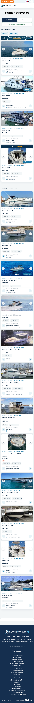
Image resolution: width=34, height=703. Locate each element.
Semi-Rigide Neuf (18, 661)
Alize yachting (9, 178)
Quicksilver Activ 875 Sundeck (11, 315)
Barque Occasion (18, 670)
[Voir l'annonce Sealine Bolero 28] (30, 221)
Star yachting (9, 255)
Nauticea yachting (10, 221)
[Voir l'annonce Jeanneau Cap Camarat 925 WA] (30, 468)
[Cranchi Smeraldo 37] (17, 583)
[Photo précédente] (3, 49)
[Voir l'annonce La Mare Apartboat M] (30, 429)
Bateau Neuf (17, 654)
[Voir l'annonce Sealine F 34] (30, 71)
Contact (18, 684)
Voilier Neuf (18, 658)
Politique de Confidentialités (18, 694)
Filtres (10, 20)
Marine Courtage (10, 605)
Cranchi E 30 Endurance (9, 280)
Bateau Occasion (18, 656)
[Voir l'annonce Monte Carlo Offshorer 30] (30, 502)
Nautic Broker (9, 105)
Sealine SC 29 (6, 245)
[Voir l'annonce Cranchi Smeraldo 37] (30, 605)
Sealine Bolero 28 (7, 211)
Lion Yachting (9, 429)
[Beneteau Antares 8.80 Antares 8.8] (17, 338)
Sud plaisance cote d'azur (13, 325)
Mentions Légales (18, 692)
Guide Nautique (17, 688)
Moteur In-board (17, 674)
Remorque (18, 676)
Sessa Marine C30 (7, 526)
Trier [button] (25, 20)
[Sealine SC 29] (17, 234)
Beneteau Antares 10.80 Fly (10, 383)
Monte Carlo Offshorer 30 (10, 493)
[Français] (27, 1)
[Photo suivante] (30, 49)
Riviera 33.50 (6, 560)
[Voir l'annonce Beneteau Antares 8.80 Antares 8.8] (30, 359)
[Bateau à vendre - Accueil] (9, 5)
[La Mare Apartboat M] (17, 406)
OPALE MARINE (10, 290)
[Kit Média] (31, 700)
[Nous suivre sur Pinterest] (28, 700)
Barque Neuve (18, 668)
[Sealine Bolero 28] (17, 199)
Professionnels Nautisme (18, 690)
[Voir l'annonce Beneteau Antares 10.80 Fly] (30, 393)
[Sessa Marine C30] (17, 514)
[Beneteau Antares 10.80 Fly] (17, 371)
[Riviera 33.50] (17, 549)
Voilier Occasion (17, 659)
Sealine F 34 (6, 61)
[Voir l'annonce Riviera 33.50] (30, 570)
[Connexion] (31, 1)
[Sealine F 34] (17, 49)
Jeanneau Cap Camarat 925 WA (11, 454)
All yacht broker (10, 140)
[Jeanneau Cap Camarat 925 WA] (17, 442)
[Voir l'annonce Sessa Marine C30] (30, 536)
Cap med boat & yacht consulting (14, 71)
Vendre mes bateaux (18, 647)
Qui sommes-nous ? (18, 683)
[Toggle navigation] (31, 5)
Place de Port (18, 678)
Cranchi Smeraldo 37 (8, 595)
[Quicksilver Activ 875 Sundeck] (17, 303)
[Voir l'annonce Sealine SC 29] (30, 256)
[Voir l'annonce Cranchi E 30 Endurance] (30, 290)
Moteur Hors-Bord (18, 672)
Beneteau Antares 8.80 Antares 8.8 (12, 350)
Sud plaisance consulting (12, 468)
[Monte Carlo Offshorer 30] (17, 481)
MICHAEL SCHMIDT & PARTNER (14, 503)
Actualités (18, 686)
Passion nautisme (10, 393)
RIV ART (9, 700)
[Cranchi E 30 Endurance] (17, 268)
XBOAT (8, 570)
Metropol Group (10, 536)
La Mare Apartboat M (8, 417)
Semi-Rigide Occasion (18, 663)
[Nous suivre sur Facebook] (26, 700)
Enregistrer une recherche (18, 24)
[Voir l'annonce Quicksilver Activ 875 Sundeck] (30, 325)
